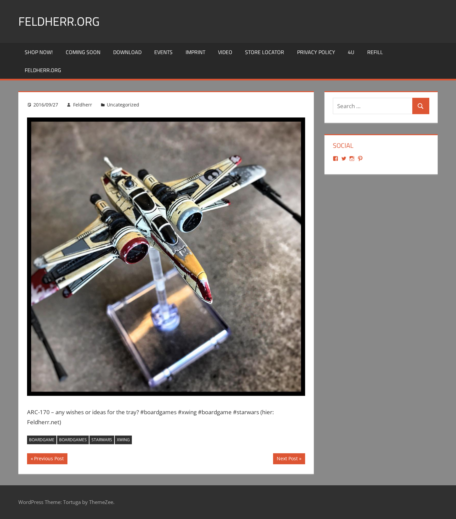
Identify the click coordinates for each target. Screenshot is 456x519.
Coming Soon (83, 52)
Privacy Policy (316, 52)
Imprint (195, 52)
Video (225, 52)
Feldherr (82, 104)
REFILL (375, 52)
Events (163, 52)
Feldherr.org (58, 21)
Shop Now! (39, 52)
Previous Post (49, 459)
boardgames (73, 440)
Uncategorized (123, 104)
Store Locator (264, 52)
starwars (101, 440)
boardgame (41, 440)
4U (351, 52)
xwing (123, 440)
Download (127, 52)
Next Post (287, 459)
